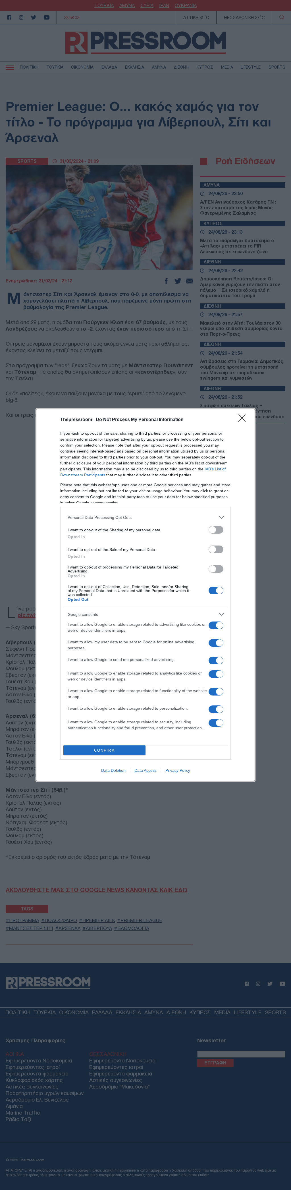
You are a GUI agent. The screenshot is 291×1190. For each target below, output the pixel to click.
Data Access (145, 770)
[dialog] (145, 595)
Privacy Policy (177, 770)
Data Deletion (113, 770)
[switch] (216, 530)
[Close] (243, 420)
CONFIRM (104, 750)
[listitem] (145, 517)
